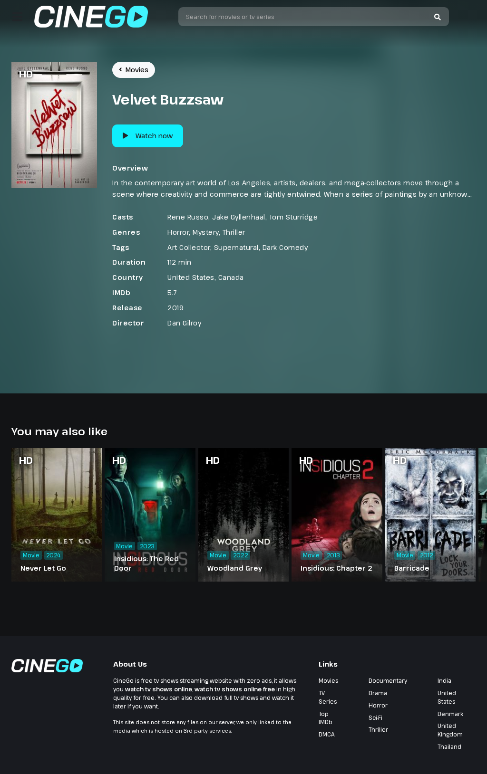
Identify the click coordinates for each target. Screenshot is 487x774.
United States (190, 277)
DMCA (327, 734)
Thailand (449, 746)
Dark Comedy (285, 247)
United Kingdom (450, 730)
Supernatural (236, 247)
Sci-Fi (375, 717)
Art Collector (188, 247)
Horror (178, 232)
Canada (231, 277)
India (444, 680)
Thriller (234, 232)
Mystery (206, 232)
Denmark (450, 713)
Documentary (388, 680)
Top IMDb (325, 718)
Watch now (154, 135)
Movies (137, 69)
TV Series (328, 697)
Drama (378, 693)
